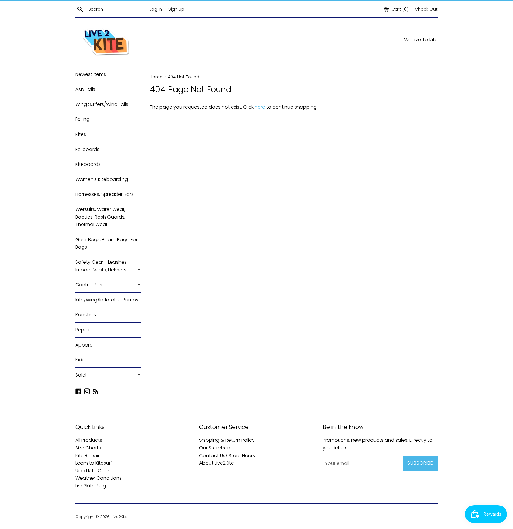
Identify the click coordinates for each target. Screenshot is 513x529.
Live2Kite (119, 516)
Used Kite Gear (92, 470)
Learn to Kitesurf (93, 463)
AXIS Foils (85, 89)
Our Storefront (215, 447)
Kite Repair (87, 455)
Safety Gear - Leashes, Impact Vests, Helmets (108, 266)
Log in (156, 9)
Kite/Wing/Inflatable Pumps (106, 299)
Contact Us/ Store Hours (227, 455)
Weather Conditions (98, 478)
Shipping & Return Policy (227, 440)
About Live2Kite (216, 463)
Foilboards (108, 149)
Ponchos (85, 314)
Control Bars (108, 284)
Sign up (176, 9)
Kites (108, 134)
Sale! (108, 374)
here (260, 107)
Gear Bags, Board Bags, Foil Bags (108, 243)
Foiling (108, 119)
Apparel (84, 344)
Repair (82, 329)
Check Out (426, 9)
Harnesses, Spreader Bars (108, 194)
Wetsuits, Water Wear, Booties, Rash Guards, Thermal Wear (108, 217)
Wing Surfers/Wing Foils (108, 104)
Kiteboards (108, 164)
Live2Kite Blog (90, 485)
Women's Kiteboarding (101, 179)
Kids (80, 359)
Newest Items (90, 74)
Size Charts (88, 447)
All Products (88, 440)
